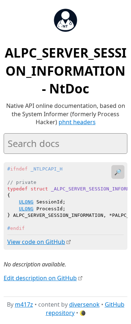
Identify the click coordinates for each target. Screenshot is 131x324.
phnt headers (77, 122)
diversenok (84, 304)
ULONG (26, 202)
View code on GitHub (36, 242)
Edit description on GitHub (40, 278)
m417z (24, 304)
